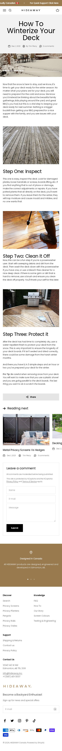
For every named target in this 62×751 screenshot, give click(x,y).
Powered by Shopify (35, 742)
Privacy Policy (12, 481)
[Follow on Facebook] (5, 721)
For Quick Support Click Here (42, 3)
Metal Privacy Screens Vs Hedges (24, 450)
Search (6, 600)
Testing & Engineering (45, 620)
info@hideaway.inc (12, 673)
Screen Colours (42, 615)
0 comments (48, 46)
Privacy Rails (9, 620)
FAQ (36, 600)
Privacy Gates (10, 625)
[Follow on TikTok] (34, 721)
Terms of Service (29, 481)
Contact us (8, 645)
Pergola (7, 615)
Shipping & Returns (12, 640)
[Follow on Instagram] (19, 721)
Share (33, 397)
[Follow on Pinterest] (27, 721)
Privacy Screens (11, 605)
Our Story (38, 610)
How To (37, 605)
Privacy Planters (11, 610)
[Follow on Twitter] (12, 721)
